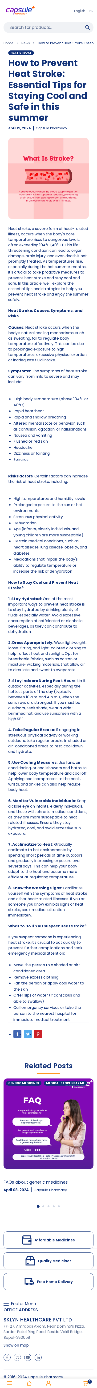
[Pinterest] (38, 1034)
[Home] (29, 1383)
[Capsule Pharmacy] (20, 11)
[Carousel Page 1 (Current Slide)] (38, 1206)
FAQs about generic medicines (36, 1182)
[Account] (48, 1383)
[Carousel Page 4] (54, 1206)
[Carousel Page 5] (59, 1206)
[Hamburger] (9, 1383)
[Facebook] (17, 1034)
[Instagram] (17, 1357)
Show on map (16, 1345)
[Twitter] (28, 1034)
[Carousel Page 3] (48, 1206)
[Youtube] (27, 1357)
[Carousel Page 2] (43, 1206)
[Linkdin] (38, 1357)
